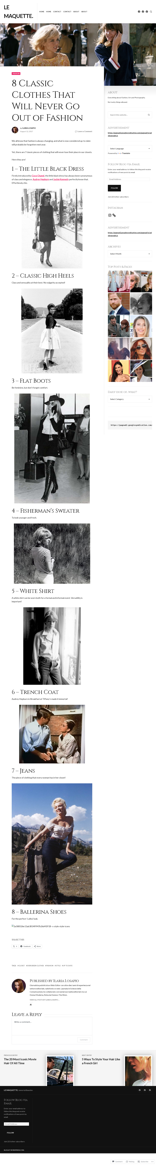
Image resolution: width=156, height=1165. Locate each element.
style (58, 966)
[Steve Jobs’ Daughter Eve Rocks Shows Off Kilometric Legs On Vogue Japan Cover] (141, 326)
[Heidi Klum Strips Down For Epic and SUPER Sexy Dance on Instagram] (119, 349)
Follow (114, 188)
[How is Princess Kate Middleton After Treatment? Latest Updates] (141, 371)
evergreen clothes (35, 966)
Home (41, 12)
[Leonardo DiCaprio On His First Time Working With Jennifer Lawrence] (119, 326)
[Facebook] (139, 11)
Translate (126, 153)
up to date (67, 966)
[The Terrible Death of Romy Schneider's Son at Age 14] (141, 304)
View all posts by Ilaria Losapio (44, 1000)
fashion (16, 74)
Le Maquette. (11, 1090)
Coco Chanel (38, 175)
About (76, 12)
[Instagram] (110, 215)
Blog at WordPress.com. (14, 1150)
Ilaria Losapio (29, 128)
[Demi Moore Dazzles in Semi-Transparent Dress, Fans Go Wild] (119, 371)
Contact (57, 12)
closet (22, 966)
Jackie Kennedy (61, 179)
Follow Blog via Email (124, 164)
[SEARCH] (151, 12)
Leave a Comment (85, 131)
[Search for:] (127, 115)
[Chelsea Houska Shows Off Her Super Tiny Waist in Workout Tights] (141, 349)
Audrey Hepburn (41, 179)
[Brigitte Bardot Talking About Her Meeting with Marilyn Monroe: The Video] (141, 281)
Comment (84, 1040)
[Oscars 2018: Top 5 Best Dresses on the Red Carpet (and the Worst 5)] (119, 281)
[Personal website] (31, 1005)
